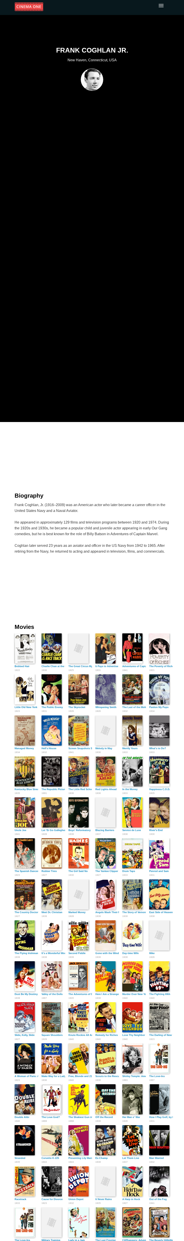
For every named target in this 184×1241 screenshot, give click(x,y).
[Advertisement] (92, 454)
